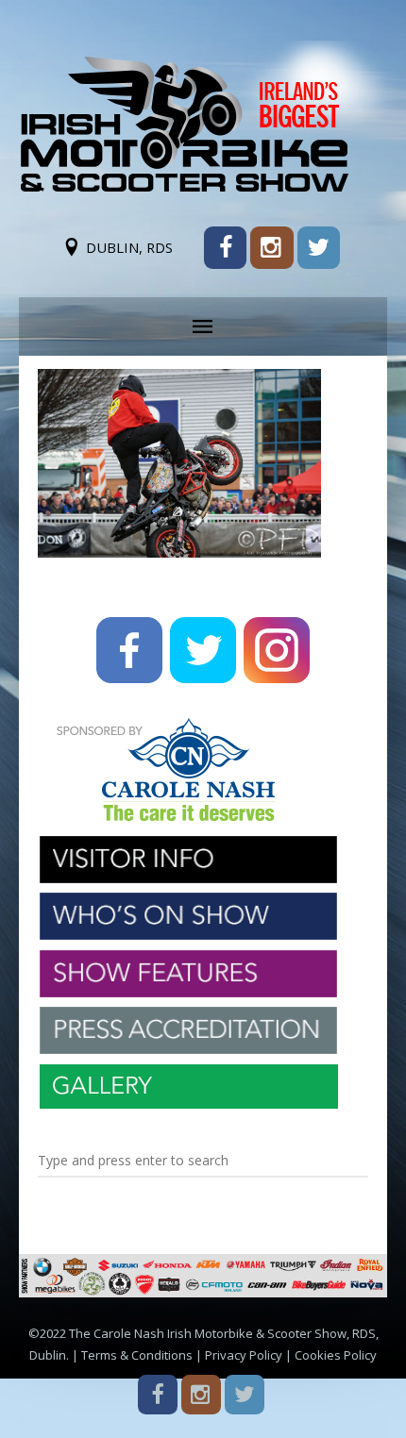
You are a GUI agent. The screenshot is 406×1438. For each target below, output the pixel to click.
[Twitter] (318, 247)
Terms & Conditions (137, 1354)
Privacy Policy (243, 1354)
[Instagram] (271, 247)
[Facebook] (225, 247)
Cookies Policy (336, 1354)
